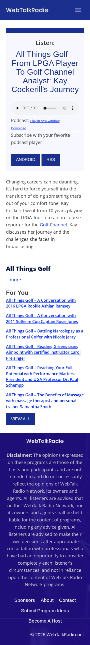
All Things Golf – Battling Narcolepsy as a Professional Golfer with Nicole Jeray (44, 333)
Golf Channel (53, 225)
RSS (50, 159)
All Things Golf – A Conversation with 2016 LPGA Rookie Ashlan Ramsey (41, 303)
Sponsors (24, 600)
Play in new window (45, 121)
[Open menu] (78, 10)
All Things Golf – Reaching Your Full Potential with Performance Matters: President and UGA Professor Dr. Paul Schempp (42, 376)
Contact (67, 600)
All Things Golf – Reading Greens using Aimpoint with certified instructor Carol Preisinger (43, 352)
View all (20, 419)
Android (25, 159)
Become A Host (45, 621)
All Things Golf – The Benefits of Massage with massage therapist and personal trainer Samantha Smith (45, 400)
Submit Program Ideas (45, 610)
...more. (14, 280)
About (47, 600)
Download (18, 128)
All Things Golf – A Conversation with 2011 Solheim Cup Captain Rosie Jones (42, 318)
